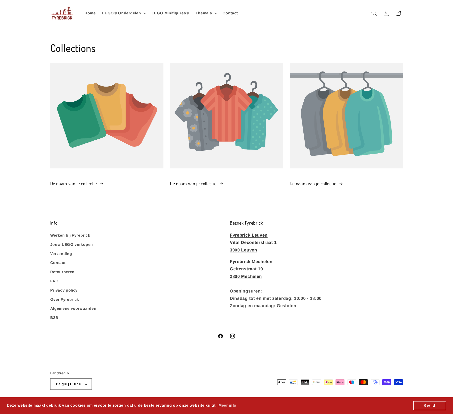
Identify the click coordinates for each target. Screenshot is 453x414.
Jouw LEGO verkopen (71, 244)
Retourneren (62, 271)
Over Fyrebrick (64, 299)
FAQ (54, 281)
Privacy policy (64, 290)
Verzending (61, 253)
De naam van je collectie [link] (74, 183)
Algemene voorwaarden (73, 308)
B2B (54, 317)
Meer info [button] (227, 405)
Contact (58, 262)
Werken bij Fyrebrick (70, 235)
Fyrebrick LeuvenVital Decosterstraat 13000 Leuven (253, 242)
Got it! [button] (429, 405)
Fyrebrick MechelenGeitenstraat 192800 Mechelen (251, 268)
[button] (123, 13)
